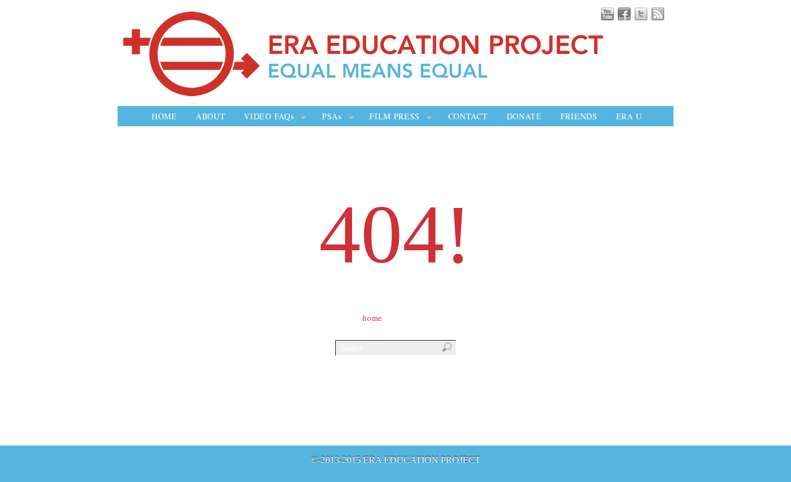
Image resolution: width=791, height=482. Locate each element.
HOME (164, 116)
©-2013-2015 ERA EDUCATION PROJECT (396, 460)
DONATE (524, 116)
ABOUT (211, 116)
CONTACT (468, 116)
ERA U (629, 116)
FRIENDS (579, 116)
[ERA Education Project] (398, 94)
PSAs (332, 116)
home (372, 317)
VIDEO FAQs (269, 116)
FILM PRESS (394, 116)
